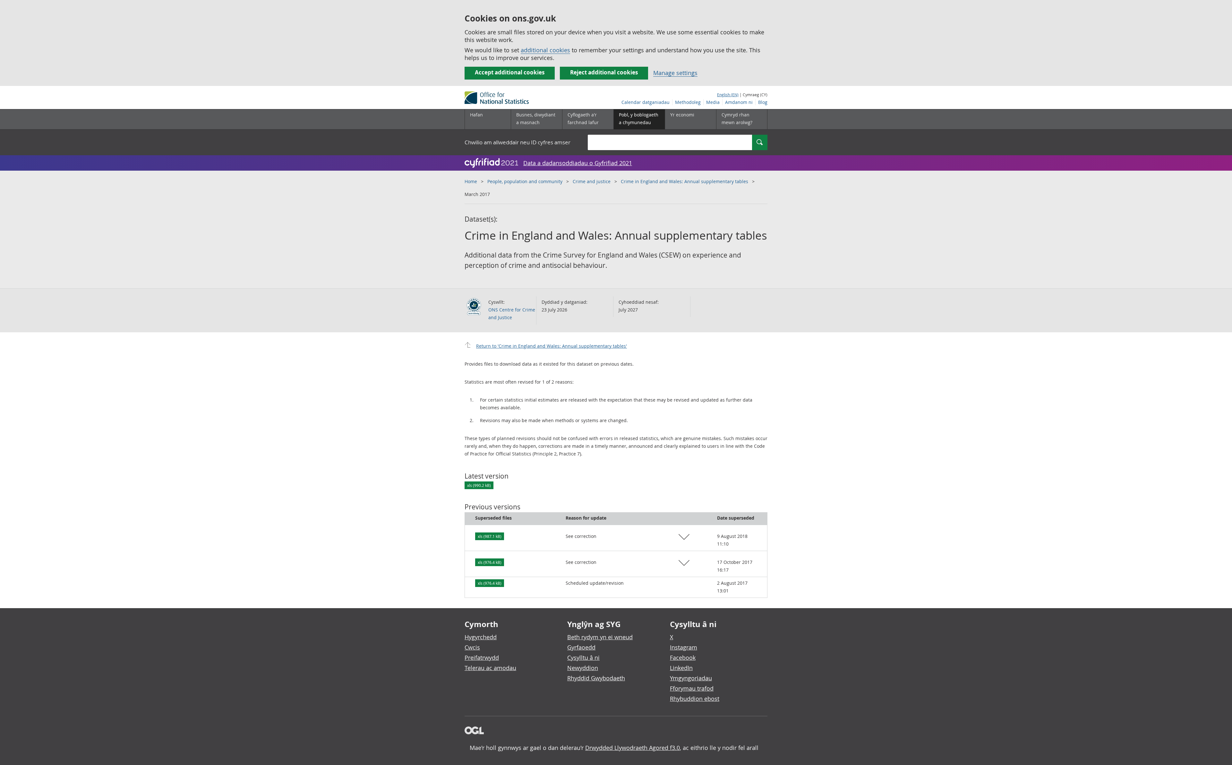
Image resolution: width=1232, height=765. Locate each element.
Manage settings (675, 73)
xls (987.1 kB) (489, 536)
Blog (762, 102)
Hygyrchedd (481, 637)
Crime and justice (592, 181)
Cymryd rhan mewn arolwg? (737, 118)
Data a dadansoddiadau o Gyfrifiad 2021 (577, 163)
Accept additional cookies (509, 72)
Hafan (476, 115)
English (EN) (728, 94)
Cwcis (472, 647)
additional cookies (545, 50)
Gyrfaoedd (581, 647)
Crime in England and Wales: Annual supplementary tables (684, 181)
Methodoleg (688, 102)
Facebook (683, 657)
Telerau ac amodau (490, 668)
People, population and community (524, 181)
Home (471, 181)
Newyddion (582, 668)
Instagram (683, 647)
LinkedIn (681, 668)
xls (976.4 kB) (489, 562)
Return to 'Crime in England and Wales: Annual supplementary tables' (551, 346)
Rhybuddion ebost (694, 698)
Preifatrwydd (482, 657)
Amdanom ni (739, 102)
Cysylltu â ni (583, 657)
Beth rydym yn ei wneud (600, 637)
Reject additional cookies (604, 72)
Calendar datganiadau (645, 102)
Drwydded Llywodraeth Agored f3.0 (632, 748)
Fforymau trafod (692, 688)
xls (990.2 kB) (479, 485)
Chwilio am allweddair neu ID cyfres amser (517, 142)
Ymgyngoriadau (691, 678)
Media (713, 102)
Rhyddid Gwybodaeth (596, 678)
